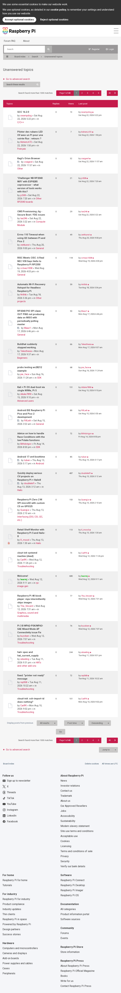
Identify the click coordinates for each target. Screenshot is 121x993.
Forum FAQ (9, 41)
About (26, 41)
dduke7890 (26, 394)
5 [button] (98, 93)
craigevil (28, 162)
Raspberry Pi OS (69, 895)
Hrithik (23, 294)
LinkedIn (11, 815)
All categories (68, 909)
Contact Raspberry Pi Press (75, 985)
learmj (23, 579)
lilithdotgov (26, 444)
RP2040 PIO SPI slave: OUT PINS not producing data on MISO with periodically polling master (30, 318)
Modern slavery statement (74, 826)
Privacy (64, 856)
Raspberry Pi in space (15, 919)
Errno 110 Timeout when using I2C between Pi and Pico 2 (31, 238)
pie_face (24, 374)
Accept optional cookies (19, 19)
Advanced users (25, 401)
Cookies (65, 841)
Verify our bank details (72, 866)
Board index (8, 764)
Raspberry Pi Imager (71, 890)
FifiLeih (27, 420)
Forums (64, 933)
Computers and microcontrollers (20, 948)
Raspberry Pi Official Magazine (77, 970)
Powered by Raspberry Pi (17, 924)
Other (20, 168)
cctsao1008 (26, 268)
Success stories (12, 934)
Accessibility (67, 815)
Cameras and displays (15, 953)
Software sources (70, 919)
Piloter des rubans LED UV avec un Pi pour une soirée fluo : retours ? (30, 135)
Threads (11, 792)
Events (64, 938)
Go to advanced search (18, 79)
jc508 (23, 195)
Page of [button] (65, 93)
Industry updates (12, 909)
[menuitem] (110, 49)
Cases (6, 968)
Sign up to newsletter (18, 780)
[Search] (48, 49)
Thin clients (9, 914)
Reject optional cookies (54, 19)
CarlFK (23, 559)
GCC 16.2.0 (23, 112)
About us (65, 800)
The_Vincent (26, 606)
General (40, 248)
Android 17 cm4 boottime (31, 456)
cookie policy (58, 9)
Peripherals (9, 973)
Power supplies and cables (18, 963)
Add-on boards (11, 958)
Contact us (66, 790)
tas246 (23, 218)
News (63, 780)
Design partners (11, 929)
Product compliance (13, 904)
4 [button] (93, 93)
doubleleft (29, 483)
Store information (70, 951)
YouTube (11, 803)
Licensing (65, 846)
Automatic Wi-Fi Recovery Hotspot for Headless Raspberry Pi (31, 287)
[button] (115, 93)
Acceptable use (69, 836)
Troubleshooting (25, 566)
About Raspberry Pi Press (74, 965)
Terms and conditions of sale (76, 851)
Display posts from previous (28, 723)
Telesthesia (26, 351)
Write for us (66, 980)
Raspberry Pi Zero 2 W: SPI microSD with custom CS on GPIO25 (31, 503)
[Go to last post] (93, 112)
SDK (39, 377)
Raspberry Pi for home (15, 880)
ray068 (23, 682)
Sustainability (67, 820)
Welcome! (22, 576)
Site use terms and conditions (76, 831)
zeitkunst (25, 245)
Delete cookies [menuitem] (92, 764)
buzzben (24, 636)
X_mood (24, 540)
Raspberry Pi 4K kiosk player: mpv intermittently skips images (31, 599)
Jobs (63, 810)
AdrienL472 (26, 142)
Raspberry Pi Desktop (72, 885)
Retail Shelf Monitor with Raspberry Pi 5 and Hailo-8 (31, 533)
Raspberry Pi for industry (16, 899)
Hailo (19, 490)
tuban (27, 460)
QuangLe (24, 510)
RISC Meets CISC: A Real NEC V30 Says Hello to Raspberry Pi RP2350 (30, 261)
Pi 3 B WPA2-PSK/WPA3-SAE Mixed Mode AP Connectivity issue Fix (30, 629)
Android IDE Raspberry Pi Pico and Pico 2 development (31, 413)
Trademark (66, 795)
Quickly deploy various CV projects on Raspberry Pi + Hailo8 (29, 476)
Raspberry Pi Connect (72, 880)
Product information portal (74, 914)
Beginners (22, 358)
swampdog (26, 115)
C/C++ (20, 122)
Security (64, 861)
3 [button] (87, 93)
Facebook (12, 821)
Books (64, 975)
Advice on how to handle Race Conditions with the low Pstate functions (31, 436)
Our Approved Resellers (73, 805)
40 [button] (110, 93)
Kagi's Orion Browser (28, 158)
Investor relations (70, 785)
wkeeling (24, 659)
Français (21, 149)
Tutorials (7, 885)
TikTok (10, 798)
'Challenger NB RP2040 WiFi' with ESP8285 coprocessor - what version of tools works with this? (30, 185)
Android (40, 463)
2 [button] (82, 93)
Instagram (12, 809)
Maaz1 (27, 328)
